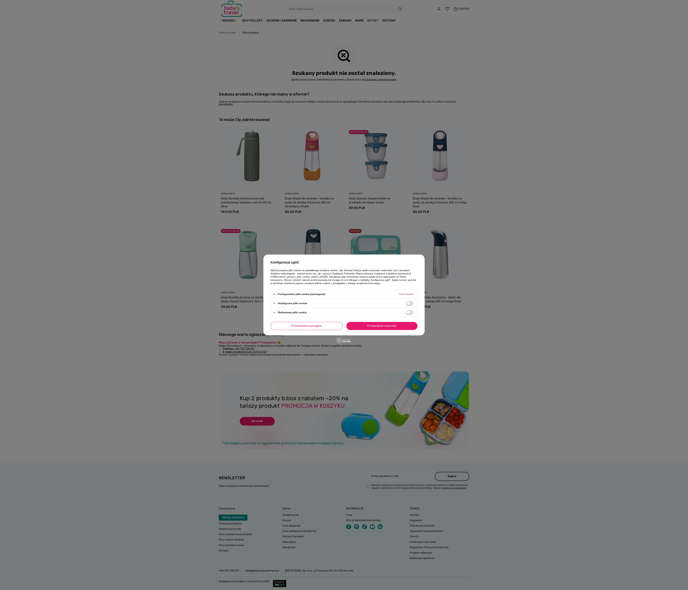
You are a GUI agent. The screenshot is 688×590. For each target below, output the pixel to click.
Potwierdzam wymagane (307, 325)
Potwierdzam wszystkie (381, 325)
